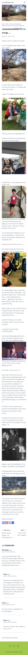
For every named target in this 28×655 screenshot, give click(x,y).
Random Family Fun (8, 25)
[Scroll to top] (24, 652)
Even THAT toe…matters (22, 533)
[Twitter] (14, 646)
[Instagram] (18, 646)
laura (5, 36)
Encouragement (15, 24)
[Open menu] (24, 2)
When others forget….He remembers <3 (7, 534)
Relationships (19, 25)
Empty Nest (5, 24)
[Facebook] (9, 646)
